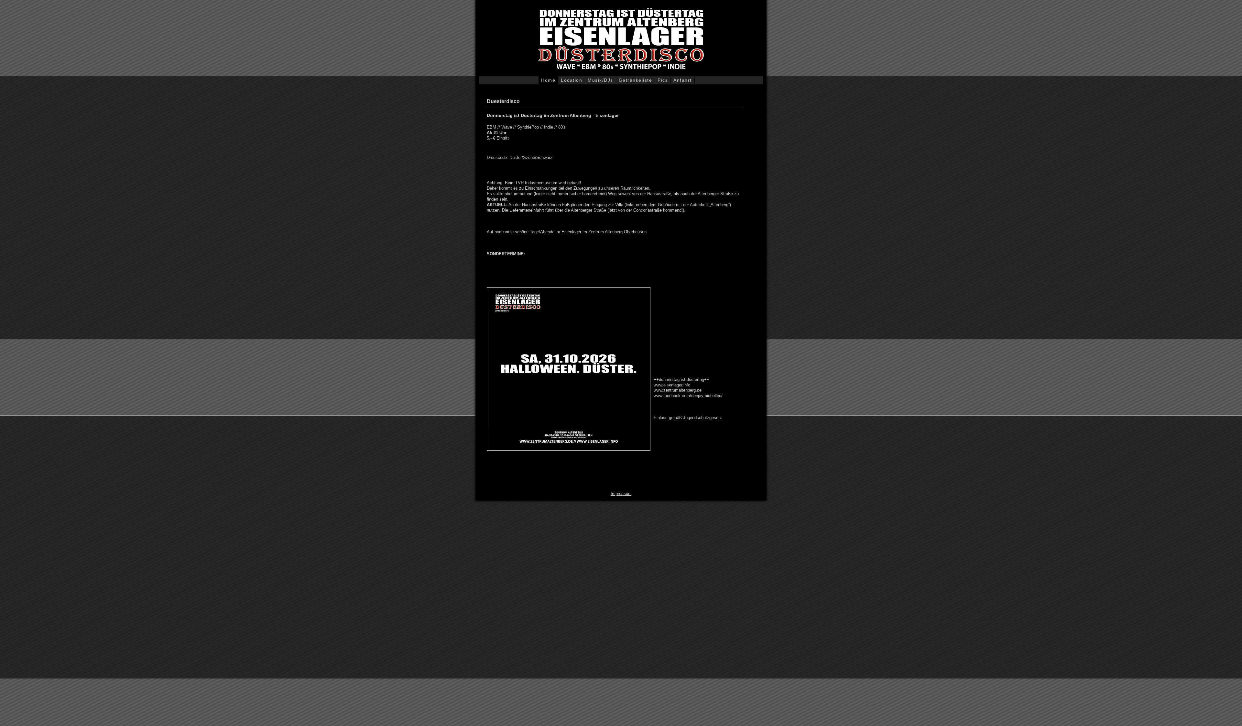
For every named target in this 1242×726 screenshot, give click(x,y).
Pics (663, 80)
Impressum (621, 493)
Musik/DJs (600, 80)
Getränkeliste (635, 80)
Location (571, 80)
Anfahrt (682, 80)
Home (548, 80)
